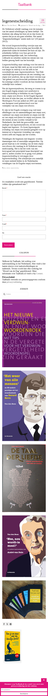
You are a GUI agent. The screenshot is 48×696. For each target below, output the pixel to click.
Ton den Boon (11, 25)
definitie (8, 168)
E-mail (4, 224)
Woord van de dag (34, 25)
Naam (4, 215)
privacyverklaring (14, 282)
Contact (39, 273)
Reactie (4, 188)
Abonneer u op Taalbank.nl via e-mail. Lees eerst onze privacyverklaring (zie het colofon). (24, 685)
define (4, 168)
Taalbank (25, 4)
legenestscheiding (15, 168)
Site (3, 233)
